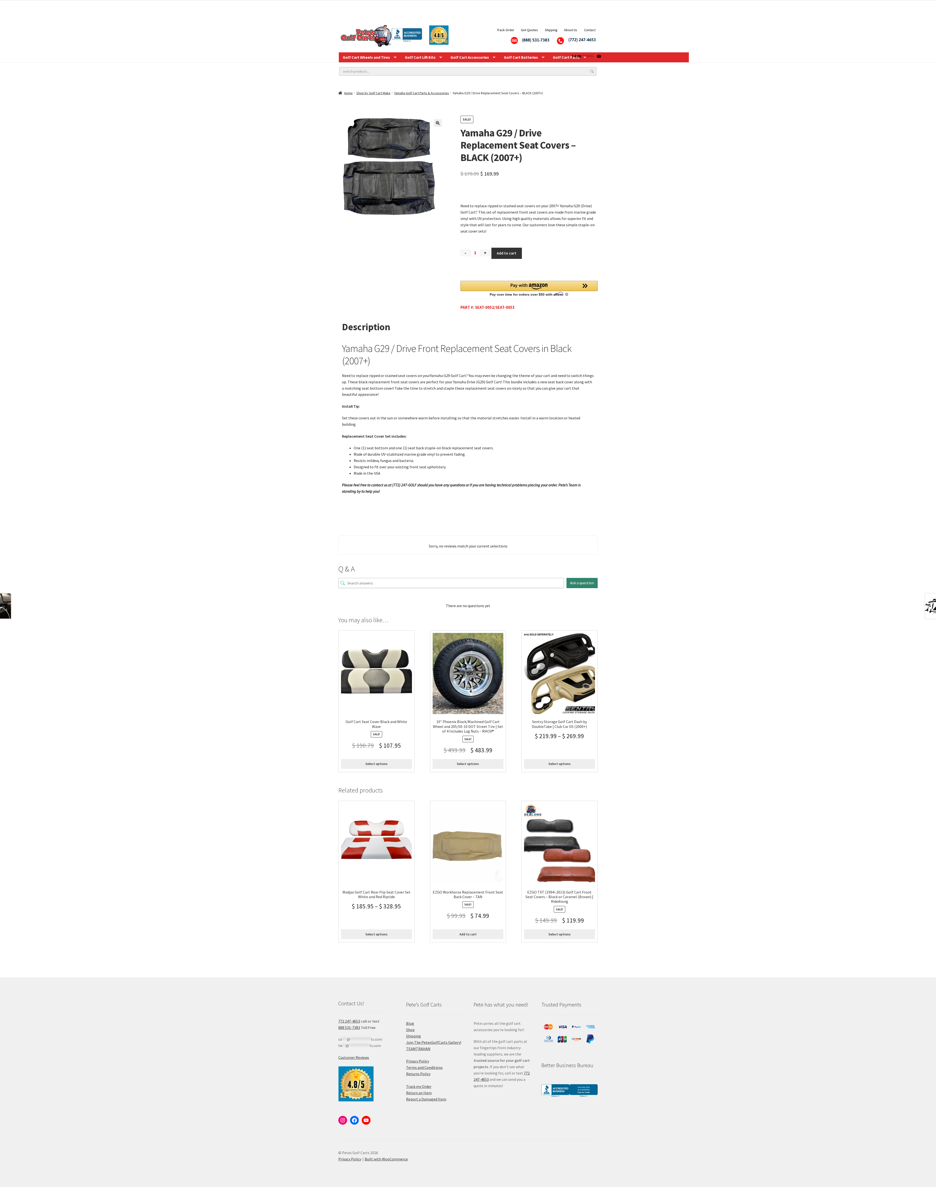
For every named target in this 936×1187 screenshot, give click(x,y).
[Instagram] (342, 1120)
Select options (376, 764)
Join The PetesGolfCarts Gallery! (433, 1042)
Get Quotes (529, 30)
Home (348, 93)
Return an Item (419, 1092)
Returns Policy (418, 1073)
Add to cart (506, 253)
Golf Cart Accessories (469, 57)
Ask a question (582, 582)
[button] (438, 123)
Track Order (505, 30)
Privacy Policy (417, 1061)
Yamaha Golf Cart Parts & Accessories (421, 93)
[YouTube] (366, 1120)
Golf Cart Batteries (521, 57)
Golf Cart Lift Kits (420, 57)
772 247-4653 (349, 1021)
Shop (410, 1029)
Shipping (551, 30)
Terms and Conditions (424, 1067)
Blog (410, 1023)
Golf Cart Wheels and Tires (366, 57)
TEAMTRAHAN (418, 1048)
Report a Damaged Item (426, 1099)
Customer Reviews (353, 1057)
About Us (570, 30)
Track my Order (418, 1086)
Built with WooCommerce (386, 1159)
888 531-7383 (349, 1027)
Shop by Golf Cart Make (373, 93)
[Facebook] (354, 1120)
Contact (589, 30)
